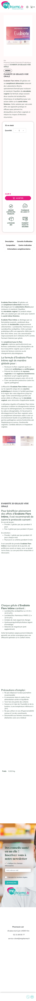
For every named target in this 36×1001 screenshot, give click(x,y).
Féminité (19, 62)
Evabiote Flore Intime (11, 81)
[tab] (9, 241)
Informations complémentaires (18, 249)
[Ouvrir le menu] (3, 997)
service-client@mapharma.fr (19, 938)
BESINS (7, 70)
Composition (10, 245)
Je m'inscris (11, 883)
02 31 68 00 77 (19, 935)
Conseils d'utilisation (24, 241)
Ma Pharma (6, 61)
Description (9, 241)
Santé (12, 62)
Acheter (19, 198)
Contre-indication (25, 245)
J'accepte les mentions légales (17, 877)
